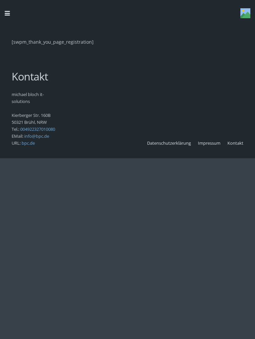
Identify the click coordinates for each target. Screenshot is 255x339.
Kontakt (235, 143)
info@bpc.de (36, 136)
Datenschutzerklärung (169, 143)
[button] (7, 13)
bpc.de (28, 143)
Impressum (209, 143)
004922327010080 (37, 129)
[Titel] (245, 13)
